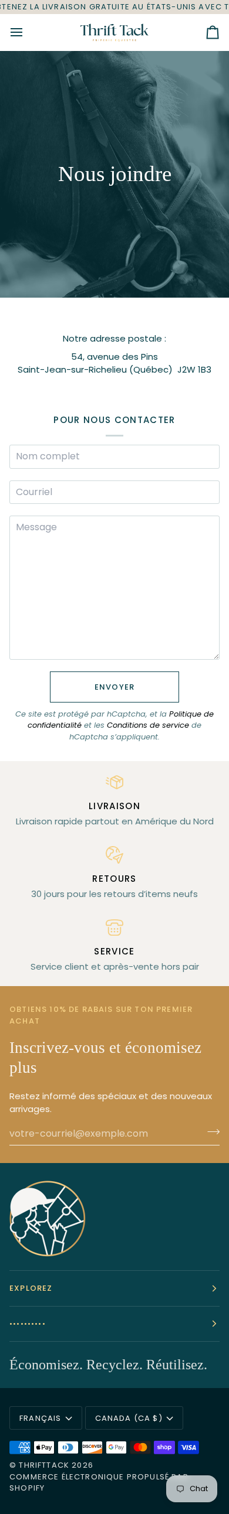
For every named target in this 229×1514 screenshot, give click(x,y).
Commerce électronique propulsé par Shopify (98, 1482)
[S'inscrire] (210, 1132)
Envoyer (114, 687)
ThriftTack (44, 1465)
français (40, 1418)
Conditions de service (148, 725)
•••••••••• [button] (27, 1323)
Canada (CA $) (129, 1418)
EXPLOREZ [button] (30, 1288)
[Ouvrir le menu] (27, 32)
